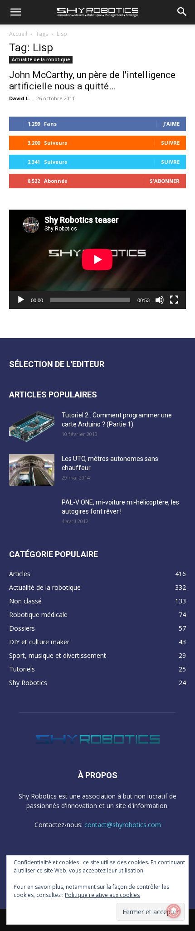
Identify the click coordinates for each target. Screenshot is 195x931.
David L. (19, 98)
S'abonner (165, 180)
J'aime (171, 123)
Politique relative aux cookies (102, 895)
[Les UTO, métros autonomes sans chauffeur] (31, 470)
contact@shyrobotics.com (122, 824)
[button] (15, 12)
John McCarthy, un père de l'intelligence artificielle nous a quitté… (92, 80)
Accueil (18, 34)
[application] (97, 259)
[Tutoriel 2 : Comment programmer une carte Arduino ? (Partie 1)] (31, 426)
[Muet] (159, 299)
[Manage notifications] (173, 911)
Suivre (170, 142)
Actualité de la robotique (41, 59)
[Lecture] (20, 299)
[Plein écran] (174, 299)
